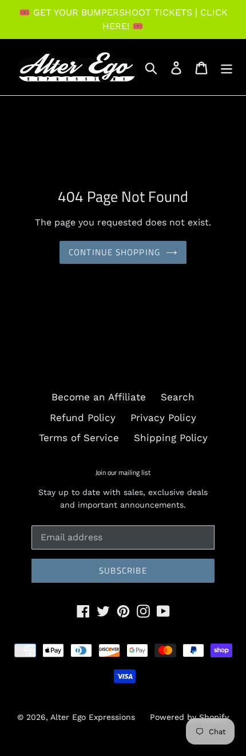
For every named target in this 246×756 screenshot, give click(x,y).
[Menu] (226, 67)
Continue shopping (114, 252)
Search (178, 397)
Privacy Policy (163, 417)
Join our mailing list (123, 473)
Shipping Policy (171, 437)
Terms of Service (79, 437)
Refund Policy (83, 417)
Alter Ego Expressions (92, 717)
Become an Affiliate (98, 397)
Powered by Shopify (189, 717)
